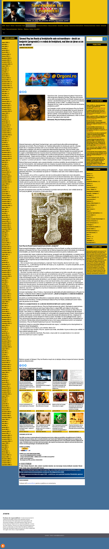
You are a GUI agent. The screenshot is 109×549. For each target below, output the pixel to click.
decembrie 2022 (6, 129)
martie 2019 (5, 217)
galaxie (89, 258)
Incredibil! (37, 29)
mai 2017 (4, 260)
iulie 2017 (4, 256)
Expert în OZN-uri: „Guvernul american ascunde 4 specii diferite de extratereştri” (96, 106)
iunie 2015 (4, 305)
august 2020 (5, 184)
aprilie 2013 (4, 356)
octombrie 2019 (5, 203)
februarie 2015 (5, 313)
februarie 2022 (5, 148)
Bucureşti (31, 466)
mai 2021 (4, 166)
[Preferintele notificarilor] (3, 546)
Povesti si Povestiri (91, 220)
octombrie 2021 (5, 156)
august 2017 (5, 254)
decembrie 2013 (5, 341)
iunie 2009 (4, 447)
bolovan (26, 466)
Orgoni (4, 29)
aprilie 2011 (4, 403)
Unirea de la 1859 (34, 468)
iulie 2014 (4, 327)
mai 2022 (4, 142)
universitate (101, 271)
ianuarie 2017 (5, 268)
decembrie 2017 (5, 246)
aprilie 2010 (4, 427)
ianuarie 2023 (5, 127)
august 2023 (5, 113)
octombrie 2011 (5, 392)
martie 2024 (5, 99)
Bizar (23, 25)
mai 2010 (4, 425)
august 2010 (5, 419)
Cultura (31, 29)
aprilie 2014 (5, 333)
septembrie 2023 (6, 111)
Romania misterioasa (89, 25)
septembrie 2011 (6, 394)
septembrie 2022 (6, 134)
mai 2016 (4, 284)
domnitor (50, 466)
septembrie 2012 (6, 370)
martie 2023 (5, 123)
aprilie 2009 (5, 451)
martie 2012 (5, 382)
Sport (88, 234)
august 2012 (5, 372)
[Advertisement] (52, 61)
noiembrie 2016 (5, 272)
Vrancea (42, 468)
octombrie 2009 (6, 439)
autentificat (31, 483)
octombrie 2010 (5, 415)
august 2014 (5, 325)
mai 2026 (4, 48)
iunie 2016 (4, 282)
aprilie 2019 (4, 215)
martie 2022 (5, 146)
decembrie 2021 (5, 152)
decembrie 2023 (6, 105)
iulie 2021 (4, 162)
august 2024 (5, 89)
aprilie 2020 (5, 191)
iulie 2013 (4, 350)
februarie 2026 (5, 54)
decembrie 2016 (5, 270)
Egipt (91, 255)
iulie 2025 (4, 68)
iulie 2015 (4, 303)
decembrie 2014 (6, 317)
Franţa (104, 257)
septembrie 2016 (6, 276)
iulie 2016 (4, 280)
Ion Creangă (59, 466)
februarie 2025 (5, 77)
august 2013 (5, 348)
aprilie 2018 (4, 239)
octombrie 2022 (6, 132)
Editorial (89, 185)
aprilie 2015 (4, 309)
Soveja (24, 468)
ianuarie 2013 (5, 362)
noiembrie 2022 (5, 131)
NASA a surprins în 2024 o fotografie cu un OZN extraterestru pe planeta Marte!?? (97, 116)
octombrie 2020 (6, 180)
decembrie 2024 (6, 81)
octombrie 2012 (5, 368)
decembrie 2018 (5, 223)
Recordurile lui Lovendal (92, 226)
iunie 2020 (4, 187)
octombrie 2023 (6, 109)
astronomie (102, 251)
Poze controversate (11, 29)
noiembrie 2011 (5, 390)
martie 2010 (5, 429)
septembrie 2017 (6, 252)
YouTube (102, 273)
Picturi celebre (90, 215)
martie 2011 (4, 405)
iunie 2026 (4, 46)
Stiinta (98, 25)
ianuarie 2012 (5, 386)
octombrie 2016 (5, 274)
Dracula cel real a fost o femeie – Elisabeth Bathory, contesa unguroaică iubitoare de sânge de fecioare (96, 122)
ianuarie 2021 (5, 174)
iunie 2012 (4, 376)
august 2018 (5, 231)
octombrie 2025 (6, 62)
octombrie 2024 (6, 85)
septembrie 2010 (6, 417)
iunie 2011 (4, 400)
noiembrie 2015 (5, 295)
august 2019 (5, 207)
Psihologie (89, 224)
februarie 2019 (5, 219)
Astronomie (18, 25)
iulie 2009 (4, 445)
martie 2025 (5, 76)
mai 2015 (4, 307)
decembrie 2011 (5, 388)
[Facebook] (20, 92)
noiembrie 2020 (5, 178)
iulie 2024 (4, 91)
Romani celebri (90, 228)
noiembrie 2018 (5, 225)
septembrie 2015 (6, 299)
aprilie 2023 (5, 121)
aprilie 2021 (4, 168)
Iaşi (55, 466)
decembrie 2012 (5, 364)
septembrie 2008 (6, 464)
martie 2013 (5, 358)
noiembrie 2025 (5, 60)
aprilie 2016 (4, 286)
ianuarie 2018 (5, 244)
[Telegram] (25, 92)
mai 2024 (4, 95)
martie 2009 (5, 453)
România (95, 267)
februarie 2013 (5, 360)
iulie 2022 (4, 138)
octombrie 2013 (5, 345)
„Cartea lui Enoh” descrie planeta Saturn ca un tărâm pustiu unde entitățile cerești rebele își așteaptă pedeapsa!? (97, 153)
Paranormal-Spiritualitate (76, 25)
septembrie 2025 (6, 64)
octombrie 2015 (5, 297)
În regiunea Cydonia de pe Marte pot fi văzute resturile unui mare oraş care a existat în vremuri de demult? (96, 111)
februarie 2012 (5, 384)
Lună (95, 260)
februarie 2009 (5, 455)
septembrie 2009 (6, 441)
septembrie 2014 (6, 323)
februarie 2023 (5, 125)
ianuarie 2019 (5, 221)
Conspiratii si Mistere (42, 25)
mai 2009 (4, 449)
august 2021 (5, 160)
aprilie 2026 (5, 50)
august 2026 (5, 42)
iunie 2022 (4, 140)
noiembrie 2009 (5, 437)
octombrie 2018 (5, 227)
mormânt (75, 466)
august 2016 (5, 278)
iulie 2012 (4, 374)
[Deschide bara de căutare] (4, 33)
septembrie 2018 (6, 229)
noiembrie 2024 (6, 83)
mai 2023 (4, 119)
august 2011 (4, 396)
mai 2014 (4, 331)
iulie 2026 (4, 44)
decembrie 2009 (6, 435)
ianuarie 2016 (5, 292)
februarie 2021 (5, 172)
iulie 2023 (4, 115)
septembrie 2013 (6, 347)
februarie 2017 (5, 266)
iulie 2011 (4, 398)
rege (102, 265)
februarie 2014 (5, 337)
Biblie (89, 252)
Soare (89, 270)
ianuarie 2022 (5, 150)
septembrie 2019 (6, 205)
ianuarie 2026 (5, 56)
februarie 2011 (5, 407)
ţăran (28, 468)
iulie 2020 (4, 185)
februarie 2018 (5, 242)
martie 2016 (5, 288)
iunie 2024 (4, 93)
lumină (89, 260)
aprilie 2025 (5, 74)
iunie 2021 (4, 164)
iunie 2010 (4, 423)
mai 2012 (4, 378)
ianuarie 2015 (5, 315)
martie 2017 (5, 264)
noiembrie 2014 (5, 319)
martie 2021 (5, 170)
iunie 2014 (4, 329)
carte (99, 252)
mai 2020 (4, 189)
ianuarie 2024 (5, 103)
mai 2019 (4, 213)
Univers (93, 271)
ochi (95, 263)
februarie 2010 (5, 431)
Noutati (88, 207)
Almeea (13, 25)
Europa (97, 255)
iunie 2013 (4, 352)
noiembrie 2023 (5, 107)
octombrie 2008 (6, 462)
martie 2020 (5, 193)
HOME (3, 25)
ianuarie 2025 (5, 79)
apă (95, 251)
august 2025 (5, 66)
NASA (92, 261)
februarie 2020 (5, 195)
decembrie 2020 (6, 176)
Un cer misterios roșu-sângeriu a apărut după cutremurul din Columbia (96, 147)
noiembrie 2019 (5, 201)
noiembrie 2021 (5, 154)
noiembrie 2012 (5, 366)
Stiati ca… (20, 29)
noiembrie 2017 (5, 248)
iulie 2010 (4, 421)
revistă (89, 267)
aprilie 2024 (5, 97)
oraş (100, 263)
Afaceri (8, 25)
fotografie (97, 257)
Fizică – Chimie (90, 189)
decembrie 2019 (5, 199)
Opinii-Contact (90, 209)
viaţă (89, 273)
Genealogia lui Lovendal (92, 191)
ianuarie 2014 (5, 339)
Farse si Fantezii (91, 187)
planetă (90, 265)
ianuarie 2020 (5, 197)
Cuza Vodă (45, 466)
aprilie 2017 (4, 262)
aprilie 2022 (5, 144)
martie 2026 (5, 52)
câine (36, 466)
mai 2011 (4, 402)
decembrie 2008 (6, 458)
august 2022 (5, 136)
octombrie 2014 (5, 321)
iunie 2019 (4, 211)
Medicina (26, 29)
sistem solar (101, 268)
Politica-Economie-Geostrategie (95, 219)
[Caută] (104, 39)
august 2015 (5, 301)
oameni (90, 263)
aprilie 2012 (4, 380)
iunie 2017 (4, 258)
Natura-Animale (52, 25)
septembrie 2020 (6, 182)
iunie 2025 (4, 70)
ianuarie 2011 (5, 409)
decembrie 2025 (6, 58)
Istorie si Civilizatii (31, 25)
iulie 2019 (4, 209)
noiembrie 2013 (5, 343)
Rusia (101, 267)
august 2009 (5, 443)
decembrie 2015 (5, 293)
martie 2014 (5, 335)
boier (22, 466)
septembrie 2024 (6, 87)
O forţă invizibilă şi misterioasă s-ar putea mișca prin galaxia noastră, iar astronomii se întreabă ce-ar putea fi (96, 128)
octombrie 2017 (5, 250)
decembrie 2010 (5, 411)
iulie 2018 (4, 233)
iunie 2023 (4, 117)
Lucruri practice (91, 199)
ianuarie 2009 (5, 457)
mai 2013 (4, 354)
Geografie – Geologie (63, 25)
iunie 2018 (4, 235)
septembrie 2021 (6, 158)
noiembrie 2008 (5, 460)
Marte (100, 260)
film (92, 257)
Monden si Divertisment (92, 203)
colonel (40, 466)
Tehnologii (103, 25)
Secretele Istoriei (91, 232)
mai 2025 (4, 72)
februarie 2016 (5, 290)
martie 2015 (5, 311)
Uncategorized (90, 242)
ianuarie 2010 (5, 433)
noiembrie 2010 (5, 413)
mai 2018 (4, 237)
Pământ (96, 265)
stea (95, 270)
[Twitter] (23, 92)
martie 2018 (5, 240)
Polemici (89, 217)
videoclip (95, 273)
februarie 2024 (5, 101)
